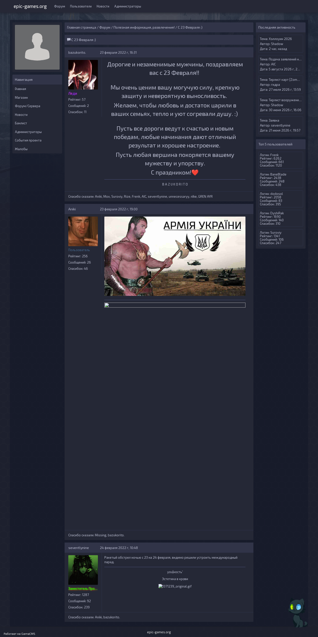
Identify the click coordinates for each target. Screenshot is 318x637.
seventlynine (157, 196)
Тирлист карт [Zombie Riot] (289, 80)
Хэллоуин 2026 (280, 39)
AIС (144, 196)
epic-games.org (30, 5)
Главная (20, 89)
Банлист (21, 123)
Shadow (277, 44)
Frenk (136, 196)
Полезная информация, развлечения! (144, 27)
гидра (275, 85)
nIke (194, 196)
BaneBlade (278, 174)
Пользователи (81, 6)
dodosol (276, 194)
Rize (127, 196)
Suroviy (116, 196)
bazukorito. (77, 52)
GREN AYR (205, 196)
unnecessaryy (179, 196)
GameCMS (28, 633)
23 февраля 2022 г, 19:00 (119, 209)
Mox (106, 196)
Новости (103, 6)
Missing (100, 535)
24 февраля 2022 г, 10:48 (119, 548)
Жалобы (21, 149)
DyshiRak (277, 213)
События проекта (28, 140)
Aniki (98, 196)
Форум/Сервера (27, 106)
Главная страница (81, 27)
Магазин (21, 97)
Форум (59, 6)
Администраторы (127, 6)
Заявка (274, 120)
